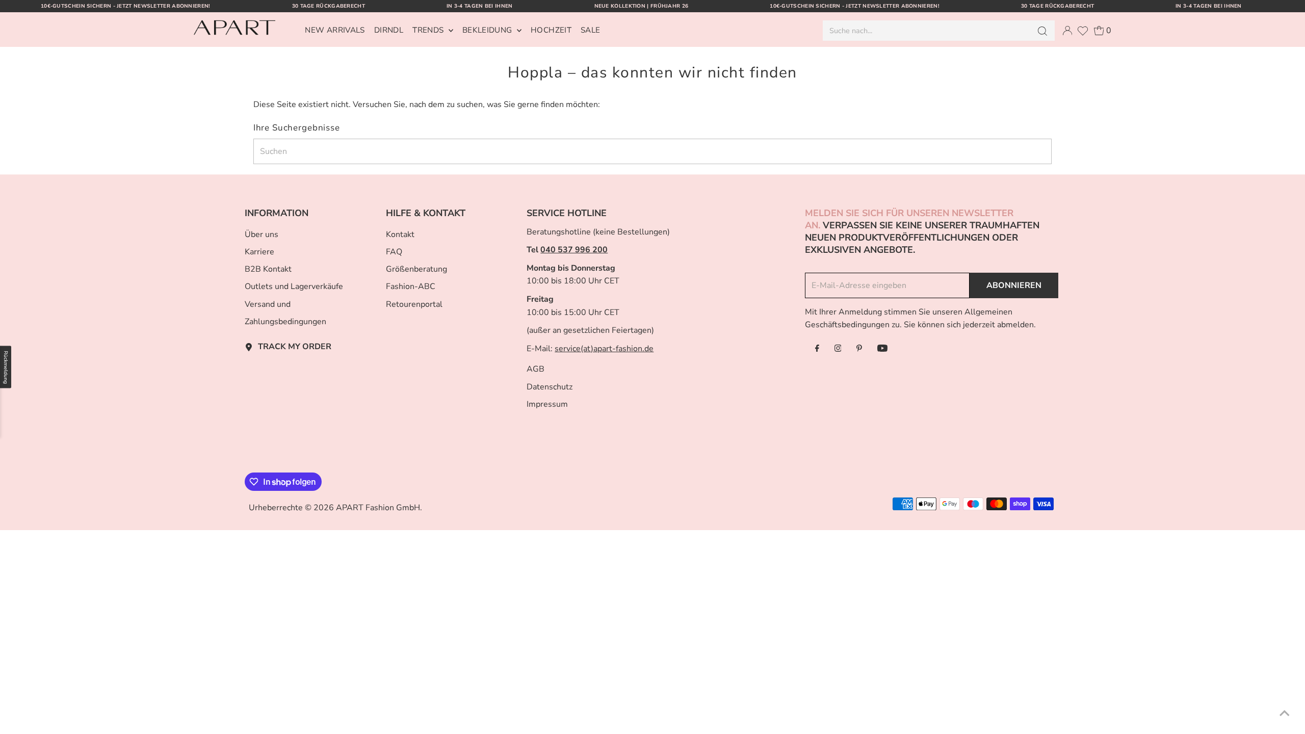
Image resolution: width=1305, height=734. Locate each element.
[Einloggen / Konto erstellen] (1067, 30)
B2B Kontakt (268, 269)
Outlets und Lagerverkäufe (294, 286)
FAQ (394, 251)
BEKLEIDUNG (488, 30)
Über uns (261, 234)
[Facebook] (817, 349)
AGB (535, 369)
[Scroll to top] (1284, 713)
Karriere (259, 251)
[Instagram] (838, 349)
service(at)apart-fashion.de (604, 348)
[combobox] (926, 30)
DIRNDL (388, 30)
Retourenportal (414, 304)
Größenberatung (416, 269)
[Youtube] (882, 349)
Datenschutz (549, 386)
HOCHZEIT (551, 30)
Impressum (547, 404)
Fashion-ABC (410, 286)
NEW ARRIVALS (335, 30)
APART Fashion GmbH (378, 507)
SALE (591, 30)
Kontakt (400, 234)
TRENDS (429, 30)
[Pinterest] (859, 349)
